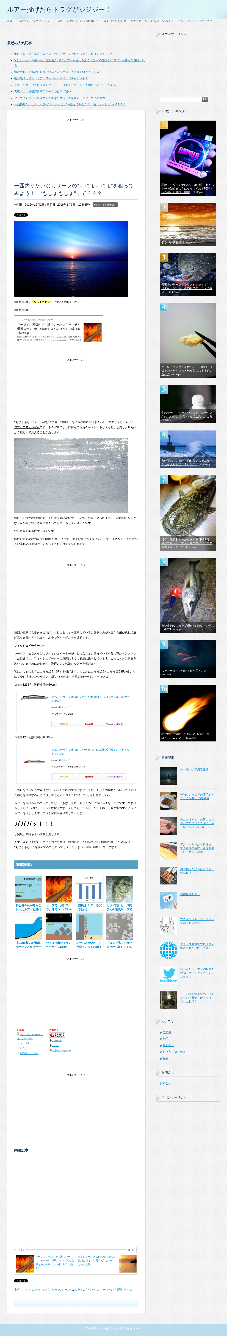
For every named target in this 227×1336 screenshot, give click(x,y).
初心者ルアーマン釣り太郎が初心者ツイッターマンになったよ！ (197, 973)
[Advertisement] (76, 147)
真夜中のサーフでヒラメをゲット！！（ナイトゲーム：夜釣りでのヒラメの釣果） (186, 288)
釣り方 (128, 1289)
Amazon (64, 724)
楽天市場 (89, 724)
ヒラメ (23, 1048)
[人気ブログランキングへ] (57, 1035)
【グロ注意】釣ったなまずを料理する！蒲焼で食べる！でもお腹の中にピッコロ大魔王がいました (186, 543)
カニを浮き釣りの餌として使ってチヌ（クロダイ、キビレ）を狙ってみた (197, 823)
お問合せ (165, 1083)
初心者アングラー (29, 1053)
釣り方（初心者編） (105, 204)
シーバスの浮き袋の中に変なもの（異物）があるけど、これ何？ (197, 997)
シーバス (24, 1043)
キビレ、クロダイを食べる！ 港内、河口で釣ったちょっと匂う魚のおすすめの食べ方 (186, 370)
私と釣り (168, 1045)
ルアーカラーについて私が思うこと (184, 670)
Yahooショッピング (114, 724)
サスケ (46, 1289)
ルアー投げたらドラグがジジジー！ (59, 9)
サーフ (56, 1289)
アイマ (26, 1289)
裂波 (120, 1289)
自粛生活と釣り (190, 894)
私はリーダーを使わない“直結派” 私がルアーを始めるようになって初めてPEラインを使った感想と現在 (187, 188)
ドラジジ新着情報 (172, 242)
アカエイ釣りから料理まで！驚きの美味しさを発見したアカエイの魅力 (197, 848)
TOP (36, 20)
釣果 (165, 1058)
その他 (167, 1032)
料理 (165, 1038)
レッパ (111, 1289)
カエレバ (66, 707)
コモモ (36, 1289)
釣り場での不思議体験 (194, 769)
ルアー (101, 1289)
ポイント (90, 1289)
